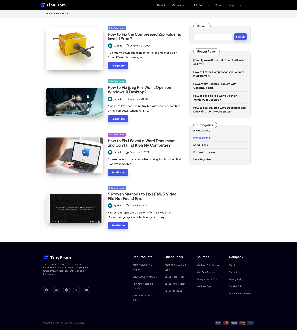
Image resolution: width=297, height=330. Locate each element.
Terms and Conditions (240, 293)
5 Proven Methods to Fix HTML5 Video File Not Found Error (142, 196)
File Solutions (116, 28)
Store (218, 5)
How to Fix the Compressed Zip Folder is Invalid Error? (144, 36)
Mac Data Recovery (207, 272)
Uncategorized (202, 159)
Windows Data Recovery (209, 265)
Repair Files (200, 145)
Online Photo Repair (175, 283)
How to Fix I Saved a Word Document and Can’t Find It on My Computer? (141, 143)
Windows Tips (204, 286)
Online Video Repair (174, 276)
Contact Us (234, 272)
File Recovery (201, 130)
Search (202, 26)
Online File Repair (173, 291)
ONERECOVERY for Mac (144, 276)
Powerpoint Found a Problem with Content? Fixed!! (214, 86)
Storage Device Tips (207, 279)
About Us (233, 265)
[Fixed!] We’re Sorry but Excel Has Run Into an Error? (219, 62)
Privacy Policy (236, 279)
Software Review (204, 152)
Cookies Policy (236, 286)
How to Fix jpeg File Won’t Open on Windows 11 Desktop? (139, 89)
